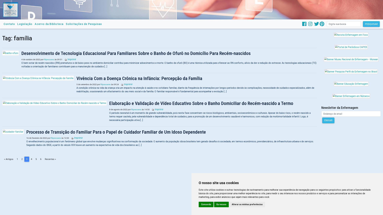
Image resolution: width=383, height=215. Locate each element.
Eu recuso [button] (221, 204)
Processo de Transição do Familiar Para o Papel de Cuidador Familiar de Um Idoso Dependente (116, 132)
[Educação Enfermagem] (351, 83)
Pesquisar (371, 24)
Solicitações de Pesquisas (84, 24)
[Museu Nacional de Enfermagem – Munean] (351, 59)
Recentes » (50, 159)
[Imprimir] (65, 59)
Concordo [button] (206, 204)
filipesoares (49, 59)
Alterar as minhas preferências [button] (247, 204)
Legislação (24, 24)
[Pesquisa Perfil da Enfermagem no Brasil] (351, 71)
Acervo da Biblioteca (49, 24)
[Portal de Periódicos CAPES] (351, 46)
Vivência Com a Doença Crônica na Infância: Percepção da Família (139, 78)
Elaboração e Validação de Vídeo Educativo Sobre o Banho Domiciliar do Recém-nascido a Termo (201, 103)
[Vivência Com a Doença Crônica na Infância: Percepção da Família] (39, 78)
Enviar (328, 120)
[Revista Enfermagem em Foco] (351, 34)
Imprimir (71, 59)
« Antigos (8, 159)
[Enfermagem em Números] (351, 95)
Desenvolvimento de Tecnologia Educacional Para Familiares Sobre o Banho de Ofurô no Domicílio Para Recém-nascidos (136, 53)
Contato (9, 24)
